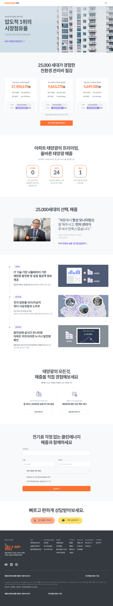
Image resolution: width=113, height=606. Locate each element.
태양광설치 (59, 543)
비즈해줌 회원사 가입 (92, 576)
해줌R (71, 543)
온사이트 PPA (48, 549)
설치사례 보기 (38, 412)
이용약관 (18, 587)
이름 (24, 460)
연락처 (60, 460)
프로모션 (88, 546)
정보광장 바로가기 (74, 412)
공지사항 (34, 587)
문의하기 (56, 488)
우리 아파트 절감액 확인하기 (56, 123)
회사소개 (7, 587)
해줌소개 (80, 543)
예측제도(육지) (35, 543)
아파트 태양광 (60, 553)
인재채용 (80, 549)
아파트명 (25, 449)
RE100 (46, 543)
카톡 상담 (73, 520)
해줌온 (71, 546)
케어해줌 (59, 546)
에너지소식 (88, 543)
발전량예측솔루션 (36, 549)
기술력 (71, 553)
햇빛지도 (72, 549)
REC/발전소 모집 (61, 549)
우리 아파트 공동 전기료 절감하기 (72, 243)
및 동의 (38, 477)
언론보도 (80, 546)
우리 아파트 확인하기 (14, 41)
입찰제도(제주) (35, 546)
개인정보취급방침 (27, 587)
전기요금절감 (48, 546)
